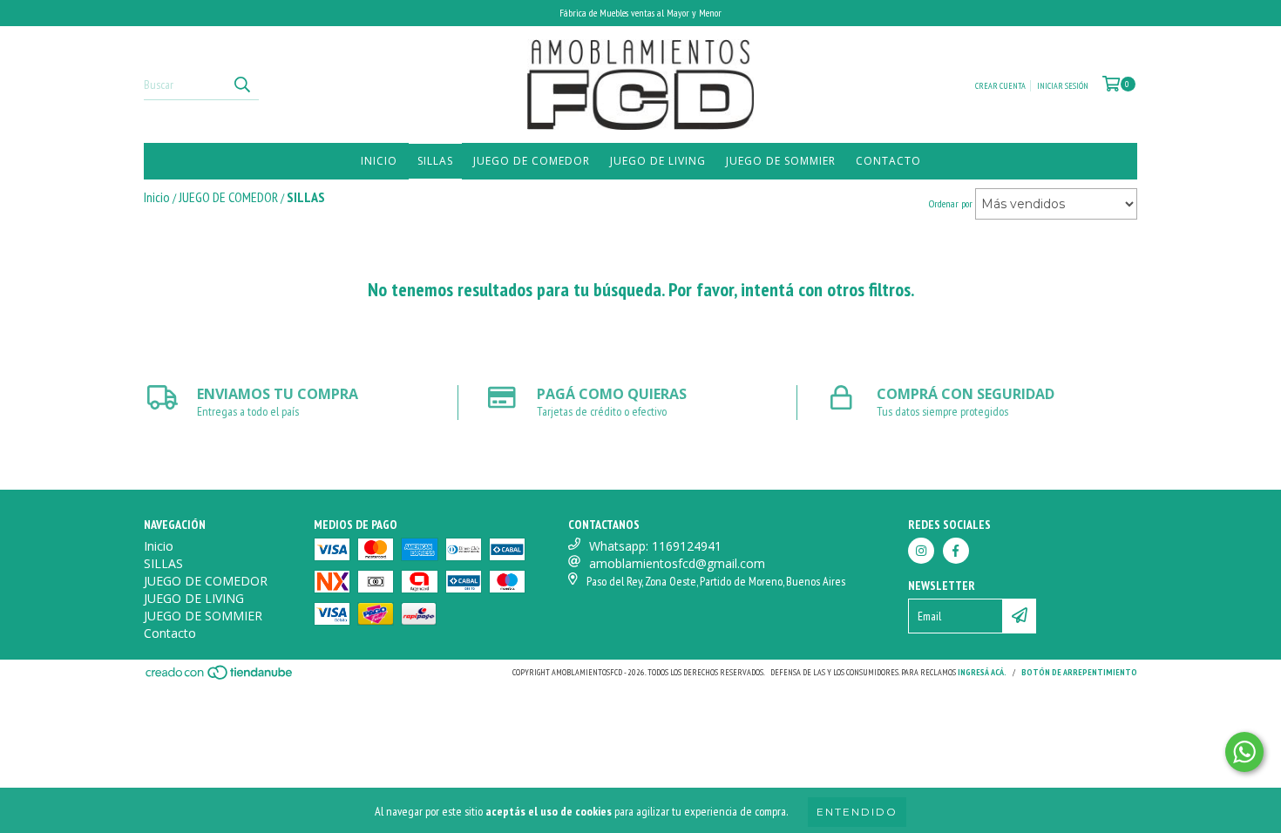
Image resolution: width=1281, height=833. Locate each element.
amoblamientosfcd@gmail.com (677, 563)
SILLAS (435, 160)
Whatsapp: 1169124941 (655, 546)
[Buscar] (241, 84)
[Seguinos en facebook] (956, 551)
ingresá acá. (982, 672)
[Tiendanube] (220, 677)
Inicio (379, 160)
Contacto (888, 160)
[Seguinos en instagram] (921, 551)
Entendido (857, 811)
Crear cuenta (1000, 85)
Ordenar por (951, 203)
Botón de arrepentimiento (1079, 672)
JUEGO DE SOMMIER (781, 160)
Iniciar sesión (1062, 85)
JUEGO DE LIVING (658, 160)
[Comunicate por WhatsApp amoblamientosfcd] (1244, 752)
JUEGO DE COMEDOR (531, 160)
